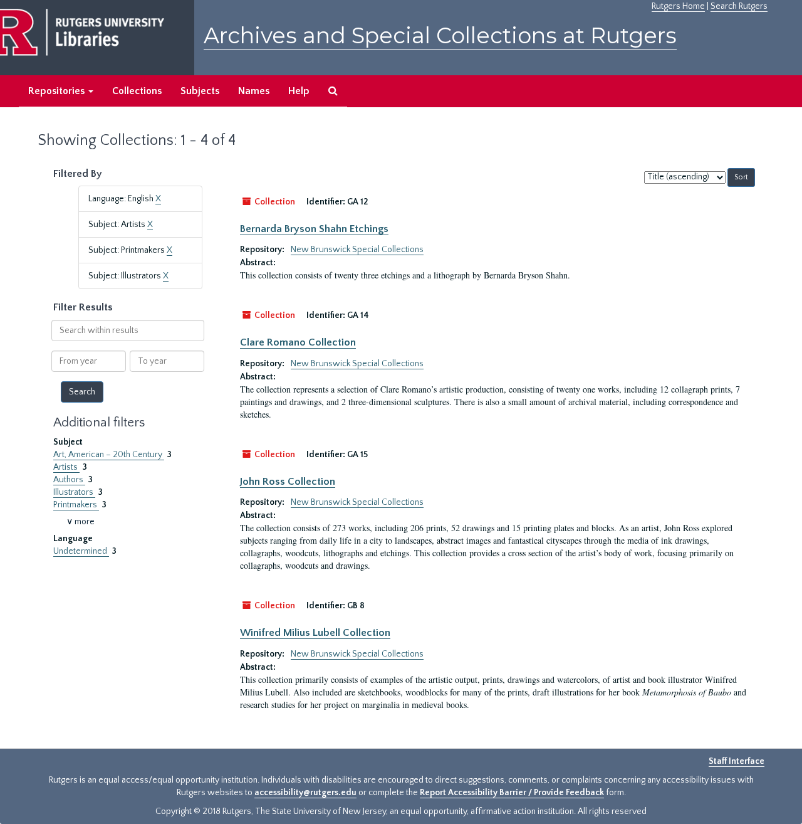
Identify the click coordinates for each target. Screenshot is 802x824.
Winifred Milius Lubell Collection (315, 632)
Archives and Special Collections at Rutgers (440, 35)
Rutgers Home (678, 6)
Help (299, 91)
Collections (137, 91)
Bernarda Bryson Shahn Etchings (314, 229)
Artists (66, 467)
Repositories (57, 91)
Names (253, 91)
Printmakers (76, 505)
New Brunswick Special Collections (357, 250)
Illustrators (74, 492)
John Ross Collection (287, 481)
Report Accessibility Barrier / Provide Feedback (512, 793)
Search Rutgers (739, 6)
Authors (69, 480)
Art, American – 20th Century (108, 455)
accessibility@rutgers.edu (305, 793)
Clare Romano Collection (298, 342)
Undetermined (81, 551)
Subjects (199, 91)
